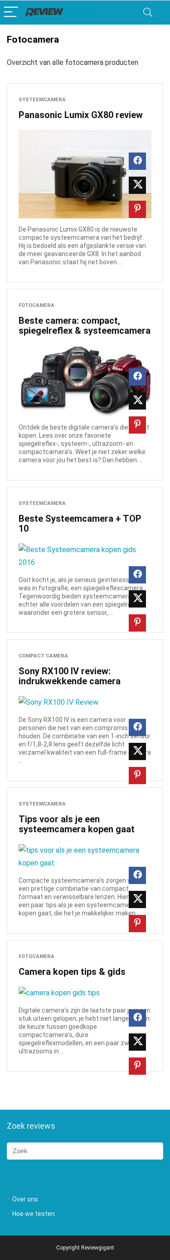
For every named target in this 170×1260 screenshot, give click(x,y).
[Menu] (11, 12)
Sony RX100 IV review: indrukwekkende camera (70, 676)
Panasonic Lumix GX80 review (81, 114)
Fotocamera (36, 305)
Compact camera (43, 656)
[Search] (148, 12)
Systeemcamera (42, 100)
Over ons (25, 1199)
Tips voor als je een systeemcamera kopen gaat (77, 824)
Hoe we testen (33, 1213)
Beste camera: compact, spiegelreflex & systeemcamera (85, 325)
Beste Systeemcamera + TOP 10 (80, 523)
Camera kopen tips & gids (72, 971)
